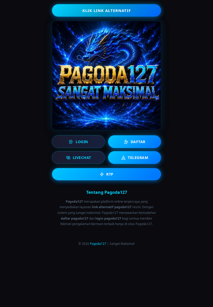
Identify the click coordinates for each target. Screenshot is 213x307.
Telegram (138, 157)
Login (82, 141)
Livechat (82, 157)
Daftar (138, 141)
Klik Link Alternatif (106, 10)
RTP (110, 174)
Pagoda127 (98, 243)
